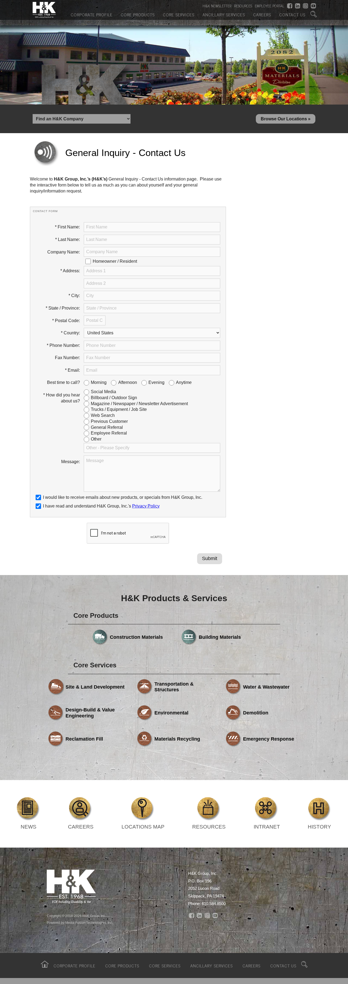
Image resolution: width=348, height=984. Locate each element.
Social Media (103, 391)
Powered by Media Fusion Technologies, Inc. (80, 923)
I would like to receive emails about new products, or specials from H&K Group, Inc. (122, 497)
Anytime (184, 382)
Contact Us (292, 14)
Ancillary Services (224, 14)
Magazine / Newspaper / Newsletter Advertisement (139, 403)
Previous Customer (109, 421)
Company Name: (63, 252)
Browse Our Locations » (285, 119)
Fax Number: (67, 357)
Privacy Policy (146, 506)
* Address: (70, 270)
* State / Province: (63, 308)
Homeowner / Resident (115, 261)
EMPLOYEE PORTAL (269, 6)
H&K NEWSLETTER (217, 6)
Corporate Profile (92, 14)
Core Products (138, 14)
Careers (262, 14)
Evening (156, 382)
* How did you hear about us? (61, 398)
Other (96, 439)
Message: (70, 461)
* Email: (72, 370)
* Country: (70, 333)
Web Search (103, 415)
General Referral (107, 427)
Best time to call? (63, 382)
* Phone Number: (63, 345)
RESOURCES (243, 6)
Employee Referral (109, 433)
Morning (99, 382)
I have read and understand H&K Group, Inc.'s (101, 506)
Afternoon (127, 382)
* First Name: (67, 227)
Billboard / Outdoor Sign (114, 397)
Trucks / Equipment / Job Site (119, 409)
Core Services (178, 14)
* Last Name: (67, 239)
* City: (74, 295)
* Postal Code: (66, 320)
